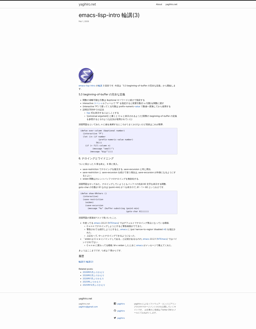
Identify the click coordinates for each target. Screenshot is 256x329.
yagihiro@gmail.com (88, 306)
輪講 (100, 85)
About (159, 4)
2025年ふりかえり (92, 281)
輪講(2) (89, 261)
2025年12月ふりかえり (94, 285)
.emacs (123, 229)
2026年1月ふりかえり (93, 278)
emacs (97, 223)
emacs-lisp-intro (87, 85)
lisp (88, 112)
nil (164, 229)
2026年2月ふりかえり (93, 275)
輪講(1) (82, 261)
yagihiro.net (87, 4)
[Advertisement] (128, 45)
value (137, 106)
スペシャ (98, 103)
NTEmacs (113, 223)
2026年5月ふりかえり (93, 272)
